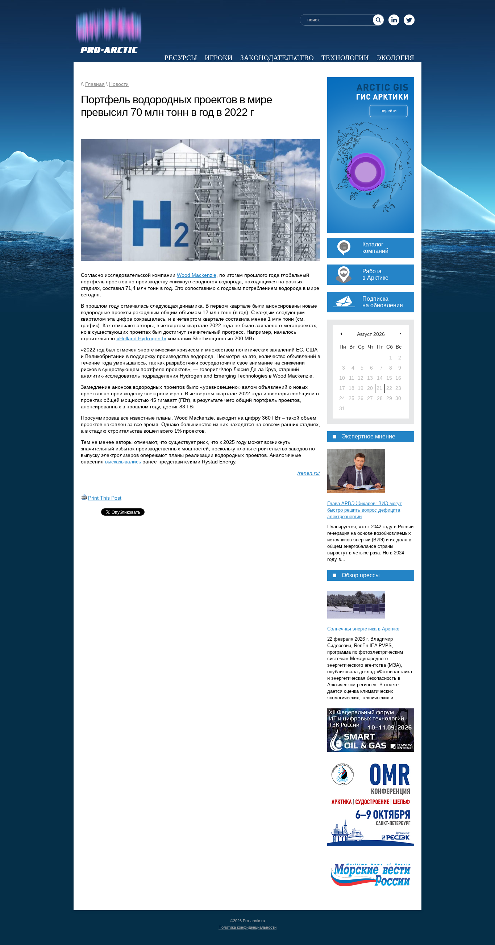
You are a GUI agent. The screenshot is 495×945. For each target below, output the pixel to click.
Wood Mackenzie (196, 275)
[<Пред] (341, 333)
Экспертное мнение (265, 70)
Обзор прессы (192, 70)
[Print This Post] (84, 498)
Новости (141, 70)
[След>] (400, 333)
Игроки (219, 58)
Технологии (345, 58)
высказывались (123, 462)
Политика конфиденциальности (247, 927)
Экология (395, 58)
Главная (95, 84)
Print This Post (104, 498)
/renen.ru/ (309, 473)
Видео (324, 70)
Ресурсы (181, 58)
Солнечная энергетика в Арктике (363, 629)
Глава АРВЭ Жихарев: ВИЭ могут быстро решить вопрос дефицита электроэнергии (364, 510)
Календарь (364, 70)
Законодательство (277, 58)
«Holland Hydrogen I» (141, 338)
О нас (403, 70)
